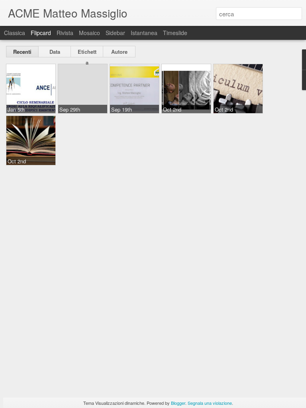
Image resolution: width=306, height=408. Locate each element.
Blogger (178, 403)
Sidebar (115, 33)
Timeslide (175, 33)
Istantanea (144, 33)
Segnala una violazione (210, 403)
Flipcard (41, 33)
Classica (14, 33)
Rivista (65, 33)
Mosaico (89, 33)
